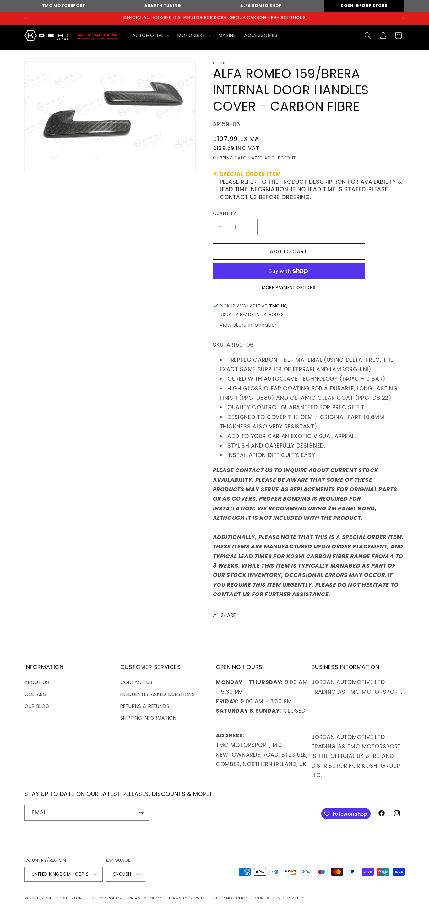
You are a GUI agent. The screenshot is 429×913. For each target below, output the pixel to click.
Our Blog (36, 706)
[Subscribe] (141, 813)
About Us (36, 682)
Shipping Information (148, 718)
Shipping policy (230, 898)
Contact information (280, 898)
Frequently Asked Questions (157, 694)
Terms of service (187, 898)
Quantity (224, 213)
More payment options (289, 288)
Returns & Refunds (145, 706)
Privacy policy (145, 898)
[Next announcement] (403, 18)
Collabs (35, 694)
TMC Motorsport (63, 5)
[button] (150, 35)
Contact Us (136, 682)
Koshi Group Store (364, 5)
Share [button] (228, 615)
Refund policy (106, 898)
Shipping (223, 158)
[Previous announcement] (26, 18)
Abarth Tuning (162, 5)
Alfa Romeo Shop (261, 5)
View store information (249, 325)
